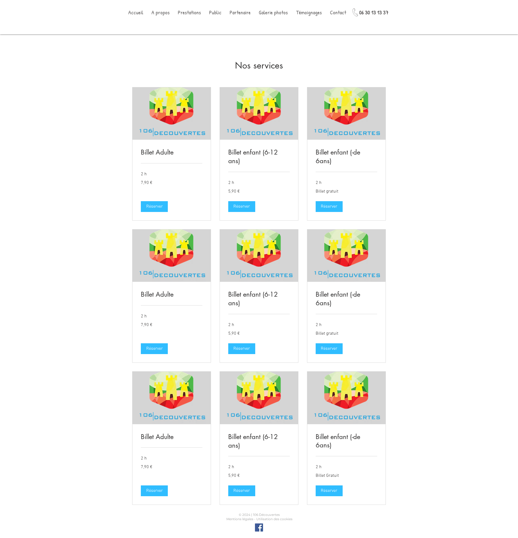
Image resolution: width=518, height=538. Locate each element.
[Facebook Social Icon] (259, 527)
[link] (171, 152)
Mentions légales (239, 519)
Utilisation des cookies (274, 519)
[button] (154, 206)
